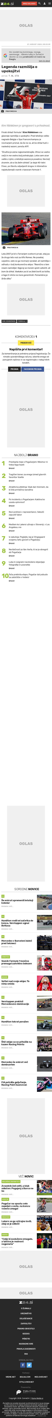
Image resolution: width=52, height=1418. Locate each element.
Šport (12, 468)
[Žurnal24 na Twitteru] (29, 1365)
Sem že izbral (44, 61)
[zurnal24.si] (7, 3)
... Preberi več (41, 1415)
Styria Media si (37, 1398)
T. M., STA (14, 75)
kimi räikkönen (8, 321)
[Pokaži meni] (48, 3)
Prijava (14, 369)
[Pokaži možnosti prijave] (44, 3)
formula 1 (22, 321)
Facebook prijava (33, 369)
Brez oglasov (29, 4)
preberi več (25, 343)
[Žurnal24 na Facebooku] (22, 1365)
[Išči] (39, 3)
